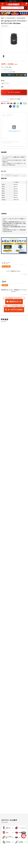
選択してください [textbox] (5, 83)
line (17, 106)
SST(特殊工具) (7, 175)
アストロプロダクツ (4, 25)
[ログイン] (22, 4)
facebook (14, 106)
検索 (25, 7)
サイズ (2, 80)
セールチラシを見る (14, 308)
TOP (2, 174)
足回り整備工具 (15, 175)
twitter (10, 106)
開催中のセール (14, 300)
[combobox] (14, 83)
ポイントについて (11, 69)
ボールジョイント (23, 175)
